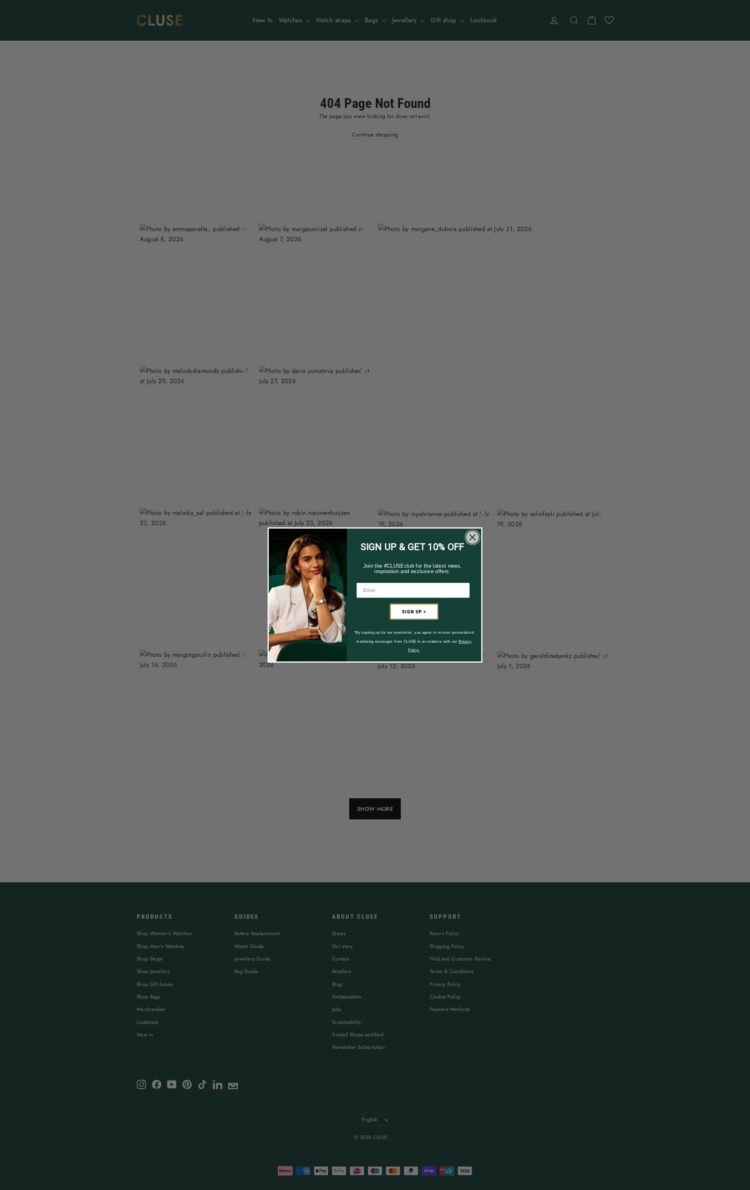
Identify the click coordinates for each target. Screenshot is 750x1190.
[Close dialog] (472, 537)
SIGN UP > (414, 612)
